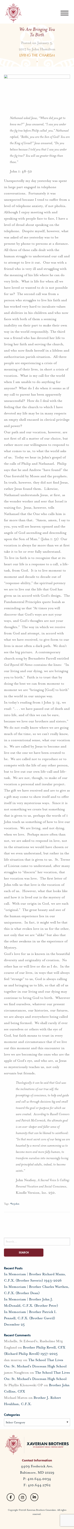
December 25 (14, 1324)
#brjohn (14, 1203)
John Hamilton (43, 49)
